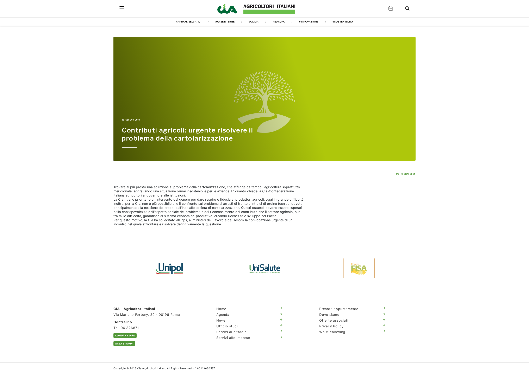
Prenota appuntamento (339, 309)
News (221, 320)
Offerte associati (333, 320)
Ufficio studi (227, 326)
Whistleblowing (332, 332)
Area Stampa (124, 343)
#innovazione (308, 21)
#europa (279, 21)
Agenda (222, 314)
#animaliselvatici (188, 21)
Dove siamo (329, 314)
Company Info (125, 335)
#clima (254, 21)
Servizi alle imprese (233, 338)
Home (221, 309)
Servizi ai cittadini (232, 332)
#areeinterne (225, 21)
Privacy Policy (331, 326)
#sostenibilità (342, 21)
